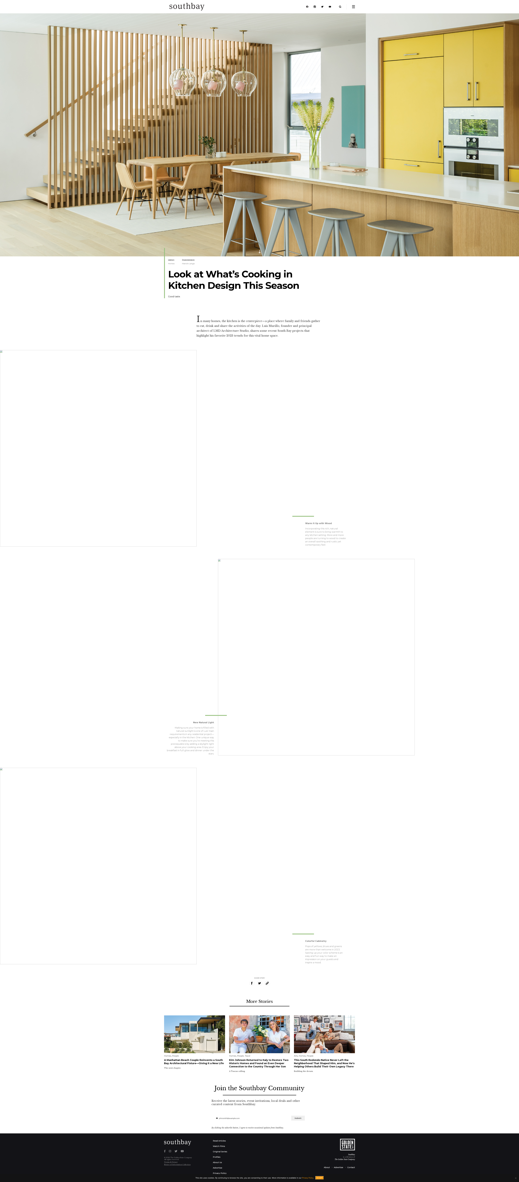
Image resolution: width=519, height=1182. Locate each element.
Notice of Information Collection (177, 1165)
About (327, 1167)
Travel (247, 1056)
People (175, 1056)
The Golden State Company (345, 1159)
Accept (319, 1178)
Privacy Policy (220, 1173)
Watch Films (219, 1146)
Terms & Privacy (171, 1162)
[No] (515, 1178)
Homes (171, 263)
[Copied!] (267, 983)
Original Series (220, 1151)
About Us (217, 1162)
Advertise (217, 1168)
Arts (296, 1056)
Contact (351, 1167)
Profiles (216, 1157)
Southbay (351, 1155)
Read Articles (219, 1141)
